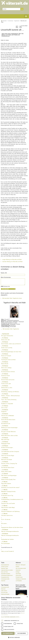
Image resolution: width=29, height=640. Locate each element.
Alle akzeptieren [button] (8, 633)
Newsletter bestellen (5, 573)
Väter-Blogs (18, 573)
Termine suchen (4, 566)
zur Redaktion (19, 580)
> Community (10, 20)
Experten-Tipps (4, 568)
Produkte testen (19, 577)
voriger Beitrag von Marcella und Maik (12, 259)
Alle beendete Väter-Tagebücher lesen (12, 298)
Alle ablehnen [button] (21, 633)
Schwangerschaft (5, 587)
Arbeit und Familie (5, 594)
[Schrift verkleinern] (21, 26)
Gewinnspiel (18, 575)
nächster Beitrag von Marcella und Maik (12, 261)
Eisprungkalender (5, 564)
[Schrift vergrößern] (17, 26)
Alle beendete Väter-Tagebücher (11, 329)
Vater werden (4, 590)
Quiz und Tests (4, 571)
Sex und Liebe (4, 592)
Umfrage (17, 571)
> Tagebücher (16, 20)
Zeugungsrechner (5, 577)
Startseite (4, 20)
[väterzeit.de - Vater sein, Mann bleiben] (14, 3)
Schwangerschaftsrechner (7, 575)
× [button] (27, 596)
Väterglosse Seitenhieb (21, 579)
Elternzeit (3, 589)
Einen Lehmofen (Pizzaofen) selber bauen (21, 586)
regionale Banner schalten (7, 570)
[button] (14, 617)
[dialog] (14, 617)
